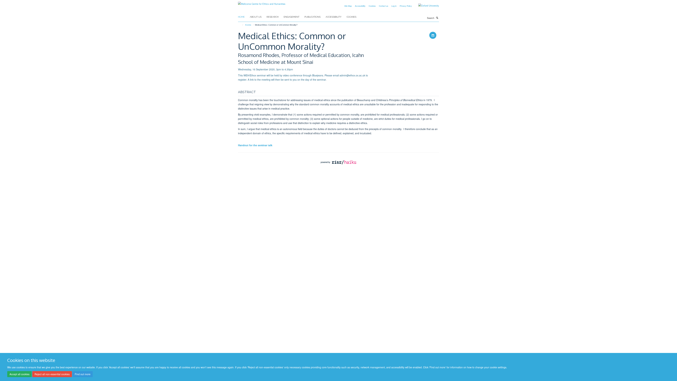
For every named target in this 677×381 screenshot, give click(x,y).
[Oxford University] (426, 6)
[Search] (437, 18)
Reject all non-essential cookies (52, 374)
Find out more (82, 374)
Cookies (372, 5)
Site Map (348, 5)
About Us (255, 17)
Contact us (383, 5)
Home (241, 17)
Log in (394, 5)
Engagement (291, 17)
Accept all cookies (19, 374)
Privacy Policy (406, 5)
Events (248, 25)
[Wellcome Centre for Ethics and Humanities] (261, 2)
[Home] (241, 25)
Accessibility (360, 5)
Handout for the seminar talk (255, 145)
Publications (312, 17)
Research (273, 17)
